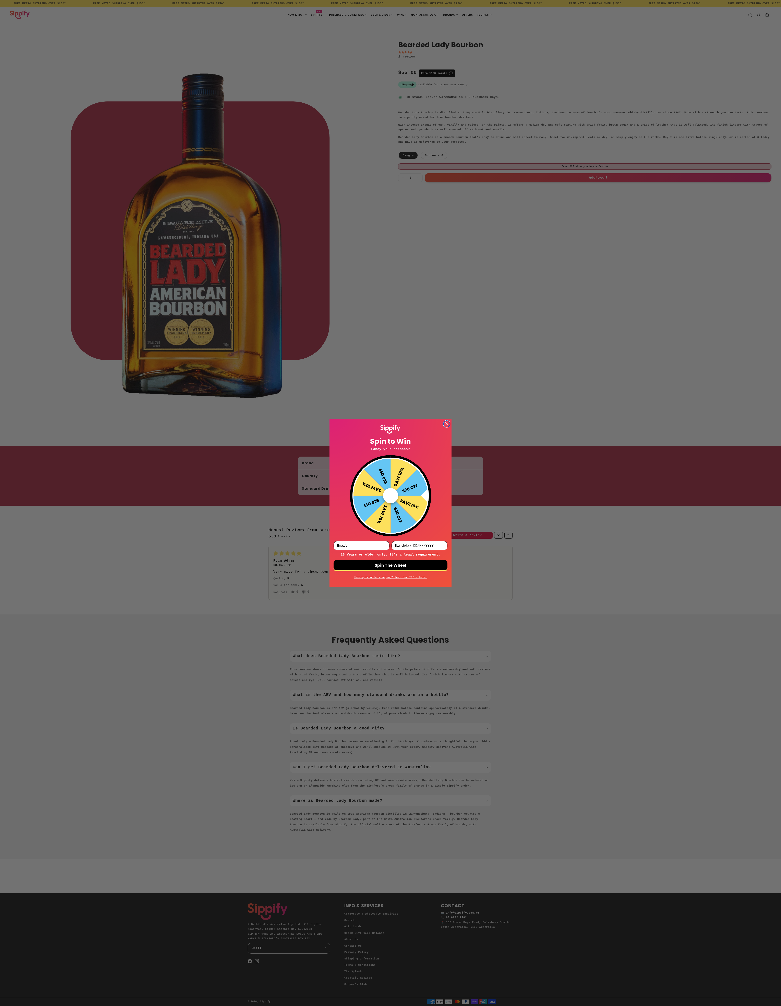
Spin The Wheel (390, 565)
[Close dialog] (446, 424)
